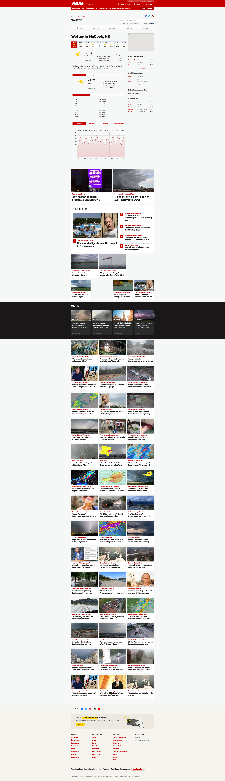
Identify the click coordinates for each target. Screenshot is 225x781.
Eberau (130, 64)
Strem (129, 62)
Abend (105, 75)
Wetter (76, 20)
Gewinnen (120, 9)
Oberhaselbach (131, 102)
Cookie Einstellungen (134, 776)
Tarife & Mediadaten (86, 776)
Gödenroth (130, 109)
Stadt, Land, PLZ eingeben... (129, 20)
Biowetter (145, 28)
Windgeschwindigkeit (119, 123)
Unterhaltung (103, 9)
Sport (82, 9)
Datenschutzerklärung (105, 776)
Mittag (92, 75)
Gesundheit (117, 746)
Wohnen (116, 749)
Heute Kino (96, 754)
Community (112, 9)
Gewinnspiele (117, 740)
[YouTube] (99, 709)
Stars (94, 737)
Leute (94, 740)
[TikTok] (95, 709)
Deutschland (75, 743)
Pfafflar (130, 76)
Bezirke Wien (129, 28)
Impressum (74, 776)
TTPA (95, 776)
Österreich (76, 9)
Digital (94, 746)
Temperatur (79, 123)
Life (96, 9)
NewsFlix (137, 737)
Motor (115, 754)
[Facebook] (146, 16)
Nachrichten (75, 746)
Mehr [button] (126, 9)
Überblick (79, 28)
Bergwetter (96, 28)
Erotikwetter (117, 95)
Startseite (73, 16)
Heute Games (96, 751)
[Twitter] (149, 16)
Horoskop (95, 749)
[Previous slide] (71, 315)
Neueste (149, 9)
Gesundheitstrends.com (141, 740)
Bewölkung (105, 123)
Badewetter (112, 28)
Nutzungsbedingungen (120, 776)
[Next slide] (153, 315)
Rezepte (116, 743)
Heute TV (95, 757)
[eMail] (153, 16)
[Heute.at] (78, 3)
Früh (79, 75)
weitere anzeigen (142, 68)
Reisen (115, 757)
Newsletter (75, 757)
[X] (86, 709)
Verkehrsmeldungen (120, 751)
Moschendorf (131, 60)
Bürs (129, 106)
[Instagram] (90, 709)
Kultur (94, 743)
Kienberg (130, 104)
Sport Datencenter (119, 737)
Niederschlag (92, 123)
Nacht (119, 75)
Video (143, 9)
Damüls (130, 81)
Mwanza (130, 111)
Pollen (81, 95)
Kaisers (130, 79)
